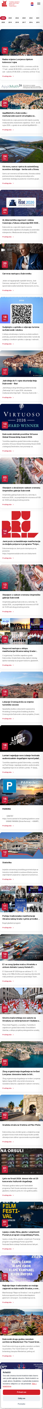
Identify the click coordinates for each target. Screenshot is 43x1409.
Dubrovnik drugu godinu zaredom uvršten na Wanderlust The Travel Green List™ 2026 (21, 1342)
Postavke (21, 1404)
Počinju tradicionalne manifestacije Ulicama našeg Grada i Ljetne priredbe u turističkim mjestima (21, 919)
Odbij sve (21, 1398)
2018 (17, 22)
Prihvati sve (21, 1392)
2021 (37, 18)
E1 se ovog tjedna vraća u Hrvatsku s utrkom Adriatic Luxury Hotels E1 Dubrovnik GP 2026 (19, 967)
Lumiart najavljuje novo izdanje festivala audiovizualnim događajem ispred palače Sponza (21, 758)
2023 (24, 18)
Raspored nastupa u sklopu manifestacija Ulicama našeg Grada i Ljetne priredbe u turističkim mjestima (20, 651)
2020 (3, 22)
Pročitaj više (7, 76)
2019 (10, 22)
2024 (17, 18)
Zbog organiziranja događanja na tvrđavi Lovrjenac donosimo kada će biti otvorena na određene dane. (21, 1074)
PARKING (6, 809)
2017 (24, 22)
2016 (30, 22)
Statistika (6, 862)
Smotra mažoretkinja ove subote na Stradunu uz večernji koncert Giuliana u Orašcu (20, 1021)
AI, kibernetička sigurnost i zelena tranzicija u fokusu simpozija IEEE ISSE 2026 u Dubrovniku (20, 223)
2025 (10, 18)
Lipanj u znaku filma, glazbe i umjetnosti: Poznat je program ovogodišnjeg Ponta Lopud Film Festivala (21, 1235)
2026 (3, 18)
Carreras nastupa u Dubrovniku (16, 273)
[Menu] (38, 3)
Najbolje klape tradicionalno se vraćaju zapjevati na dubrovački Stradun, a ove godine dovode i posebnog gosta (20, 1288)
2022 (30, 18)
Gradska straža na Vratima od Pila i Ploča (21, 1125)
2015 (37, 22)
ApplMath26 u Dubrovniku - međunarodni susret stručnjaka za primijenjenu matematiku (18, 116)
